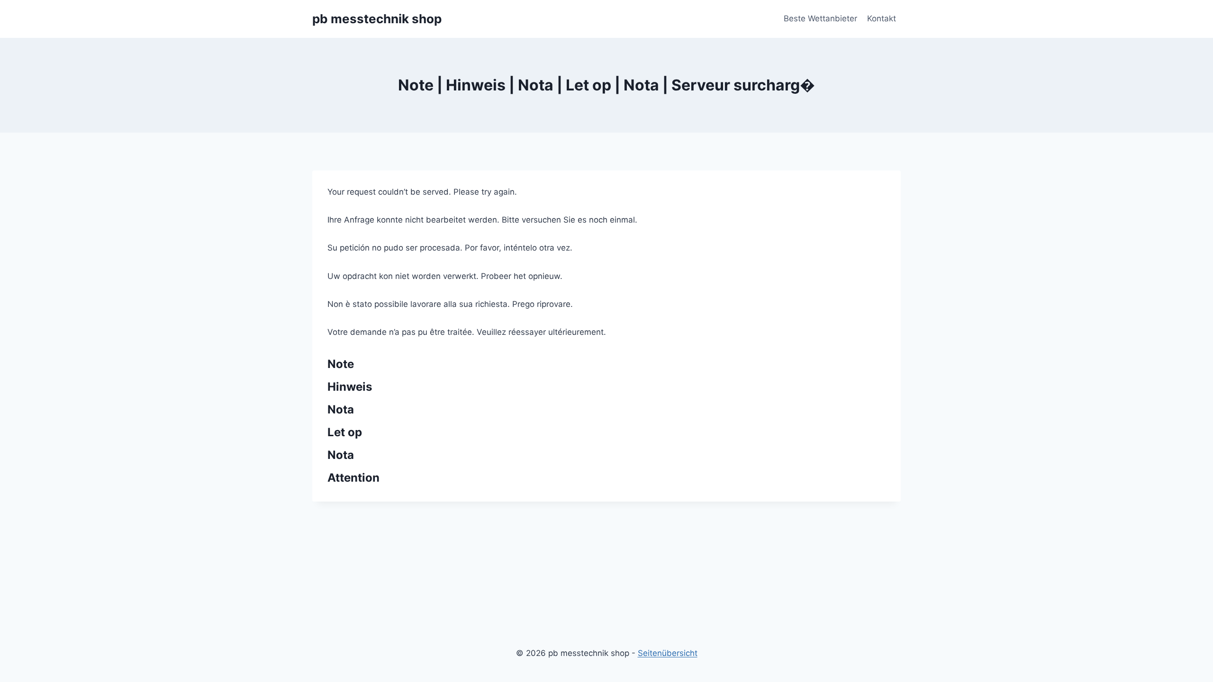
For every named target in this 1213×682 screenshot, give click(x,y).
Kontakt (881, 18)
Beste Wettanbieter (820, 18)
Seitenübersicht (667, 653)
